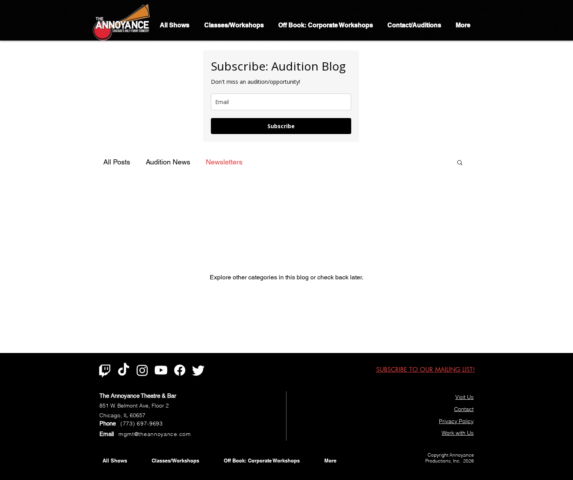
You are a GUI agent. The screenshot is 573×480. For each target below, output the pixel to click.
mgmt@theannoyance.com (154, 434)
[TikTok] (123, 370)
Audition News (168, 162)
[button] (459, 163)
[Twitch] (104, 370)
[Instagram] (142, 370)
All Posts (116, 162)
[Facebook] (179, 370)
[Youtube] (161, 370)
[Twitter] (198, 370)
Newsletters (224, 162)
